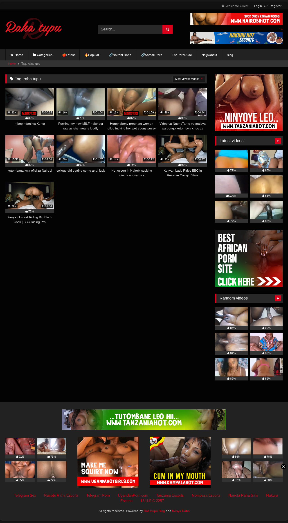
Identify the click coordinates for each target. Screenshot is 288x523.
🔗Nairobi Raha (120, 55)
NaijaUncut (209, 55)
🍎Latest (68, 55)
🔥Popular (91, 55)
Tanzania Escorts (170, 495)
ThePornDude (182, 55)
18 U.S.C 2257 (152, 501)
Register (275, 6)
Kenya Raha (181, 511)
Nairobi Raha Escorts (61, 495)
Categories (44, 55)
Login (258, 6)
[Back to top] (274, 509)
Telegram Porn (98, 495)
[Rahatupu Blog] (33, 29)
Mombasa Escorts (206, 495)
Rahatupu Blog (154, 511)
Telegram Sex (25, 495)
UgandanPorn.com (133, 495)
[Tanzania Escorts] (249, 129)
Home (19, 55)
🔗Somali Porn (151, 55)
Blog (230, 55)
